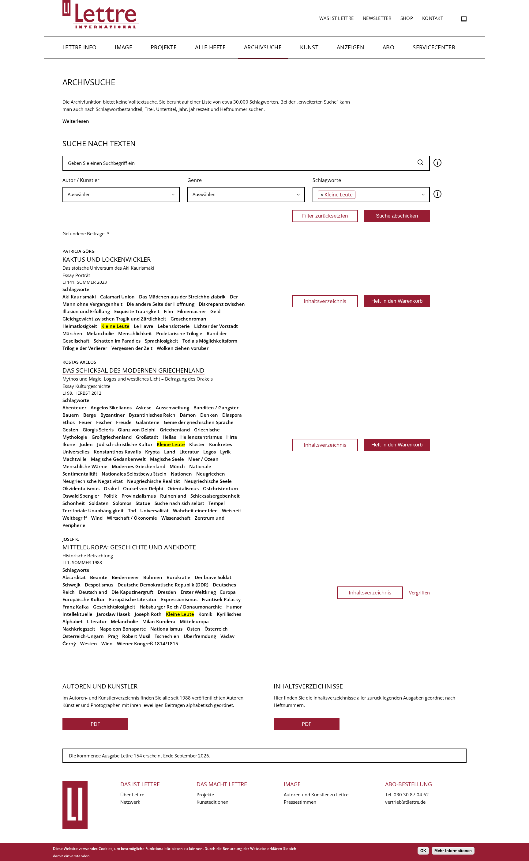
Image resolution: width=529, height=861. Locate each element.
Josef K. (70, 539)
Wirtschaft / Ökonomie (132, 518)
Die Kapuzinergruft (132, 592)
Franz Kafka (75, 607)
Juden (86, 444)
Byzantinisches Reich (152, 415)
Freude (124, 422)
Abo (388, 47)
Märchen (72, 333)
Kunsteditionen (212, 802)
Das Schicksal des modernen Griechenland (133, 370)
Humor (234, 607)
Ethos (68, 422)
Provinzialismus (139, 496)
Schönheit (73, 503)
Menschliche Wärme (84, 466)
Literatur (189, 452)
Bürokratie (178, 577)
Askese (144, 407)
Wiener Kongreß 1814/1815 (147, 643)
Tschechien (167, 636)
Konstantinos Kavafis (117, 452)
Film (168, 311)
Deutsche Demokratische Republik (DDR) (163, 585)
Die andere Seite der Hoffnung (160, 304)
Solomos (122, 503)
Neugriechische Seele (208, 481)
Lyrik (225, 452)
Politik (110, 496)
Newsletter (377, 18)
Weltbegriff (74, 518)
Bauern (70, 415)
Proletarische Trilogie (179, 333)
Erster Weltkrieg (198, 592)
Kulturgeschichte (92, 386)
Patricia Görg (78, 251)
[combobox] (121, 194)
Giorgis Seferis (98, 430)
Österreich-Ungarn (83, 636)
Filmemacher (191, 311)
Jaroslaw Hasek (113, 614)
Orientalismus (183, 488)
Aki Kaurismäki (79, 297)
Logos (209, 452)
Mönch (177, 466)
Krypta (152, 452)
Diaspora (232, 415)
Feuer (85, 422)
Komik (205, 614)
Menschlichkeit (135, 333)
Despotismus (99, 585)
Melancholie (100, 333)
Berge (89, 415)
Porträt (82, 275)
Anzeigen (350, 47)
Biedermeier (125, 577)
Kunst (309, 47)
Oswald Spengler (80, 496)
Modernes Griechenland (138, 466)
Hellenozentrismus (201, 437)
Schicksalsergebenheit (215, 496)
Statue (143, 503)
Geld (215, 311)
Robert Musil (136, 636)
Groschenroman (188, 319)
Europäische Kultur (83, 599)
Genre (194, 180)
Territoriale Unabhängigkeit (93, 510)
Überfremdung (200, 636)
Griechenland (175, 430)
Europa (228, 592)
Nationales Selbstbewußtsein (134, 474)
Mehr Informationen (453, 850)
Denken (209, 415)
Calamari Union (117, 297)
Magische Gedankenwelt (118, 459)
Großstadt (147, 437)
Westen (88, 643)
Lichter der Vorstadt (216, 326)
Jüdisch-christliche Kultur (124, 444)
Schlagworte (327, 180)
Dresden (167, 592)
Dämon (188, 415)
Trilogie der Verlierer (84, 348)
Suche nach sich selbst (179, 503)
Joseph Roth (148, 614)
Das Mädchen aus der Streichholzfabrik (182, 297)
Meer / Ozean (203, 459)
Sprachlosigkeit (161, 341)
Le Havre (143, 326)
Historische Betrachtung (87, 555)
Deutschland (93, 592)
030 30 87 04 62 (411, 794)
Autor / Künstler (80, 180)
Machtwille (74, 459)
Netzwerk (130, 802)
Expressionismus (179, 599)
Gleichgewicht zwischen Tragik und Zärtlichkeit (114, 319)
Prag (113, 636)
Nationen (181, 474)
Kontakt (432, 18)
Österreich (216, 629)
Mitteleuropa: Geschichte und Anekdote (129, 547)
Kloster (197, 444)
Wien (107, 643)
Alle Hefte (210, 47)
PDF (95, 723)
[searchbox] (121, 194)
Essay (68, 275)
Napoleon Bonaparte (122, 629)
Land (169, 452)
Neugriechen (210, 474)
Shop (406, 18)
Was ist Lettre (336, 18)
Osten (193, 629)
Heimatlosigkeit (79, 326)
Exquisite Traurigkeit (136, 311)
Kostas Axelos (79, 362)
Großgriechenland (112, 437)
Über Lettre (132, 794)
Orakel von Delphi (143, 488)
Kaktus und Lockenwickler (106, 259)
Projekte (164, 47)
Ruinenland (173, 496)
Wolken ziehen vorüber (182, 348)
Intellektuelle (77, 614)
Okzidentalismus (80, 488)
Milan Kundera (158, 621)
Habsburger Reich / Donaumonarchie (181, 607)
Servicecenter (434, 47)
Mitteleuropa (194, 621)
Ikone (68, 444)
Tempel (216, 503)
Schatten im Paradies (117, 341)
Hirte (231, 437)
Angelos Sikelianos (111, 407)
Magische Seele (167, 459)
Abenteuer (74, 407)
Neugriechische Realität (153, 481)
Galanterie (147, 422)
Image (123, 47)
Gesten (70, 430)
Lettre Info (79, 47)
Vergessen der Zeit (131, 348)
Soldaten (99, 503)
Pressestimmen (300, 802)
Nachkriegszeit (78, 629)
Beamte (98, 577)
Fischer (104, 422)
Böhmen (152, 577)
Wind (97, 518)
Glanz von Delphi (137, 430)
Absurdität (74, 577)
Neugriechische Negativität (92, 481)
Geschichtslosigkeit (114, 607)
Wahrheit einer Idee (195, 510)
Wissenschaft (175, 518)
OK (423, 850)
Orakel (111, 488)
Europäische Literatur (133, 599)
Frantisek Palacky (221, 599)
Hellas (169, 437)
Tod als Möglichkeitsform (209, 341)
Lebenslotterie (174, 326)
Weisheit (231, 510)
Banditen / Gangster (215, 407)
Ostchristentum (220, 488)
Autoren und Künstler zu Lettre (316, 794)
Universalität (154, 510)
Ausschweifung (172, 407)
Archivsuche (263, 47)
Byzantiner (112, 415)
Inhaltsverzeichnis (325, 301)
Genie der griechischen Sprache (199, 422)
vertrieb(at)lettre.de (405, 802)
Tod (132, 510)
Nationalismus (166, 629)
